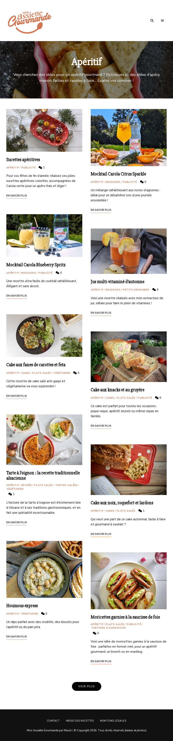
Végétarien (61, 373)
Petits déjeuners (136, 289)
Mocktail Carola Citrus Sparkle (118, 174)
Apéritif (12, 167)
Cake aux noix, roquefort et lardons (122, 503)
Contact (53, 720)
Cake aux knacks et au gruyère (117, 390)
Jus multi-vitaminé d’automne (117, 281)
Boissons (28, 272)
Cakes (25, 373)
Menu (162, 20)
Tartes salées (66, 485)
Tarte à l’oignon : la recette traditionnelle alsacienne (43, 475)
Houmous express (22, 605)
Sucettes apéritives (23, 159)
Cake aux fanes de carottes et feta (35, 364)
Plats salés (41, 373)
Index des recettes (80, 720)
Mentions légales (113, 720)
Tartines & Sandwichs (108, 627)
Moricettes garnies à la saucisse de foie (125, 617)
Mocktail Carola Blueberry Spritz (36, 265)
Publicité (28, 167)
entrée (26, 485)
